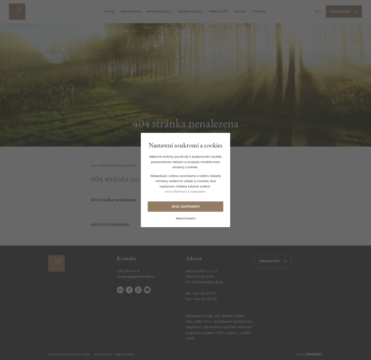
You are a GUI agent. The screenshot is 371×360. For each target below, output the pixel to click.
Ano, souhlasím (186, 206)
